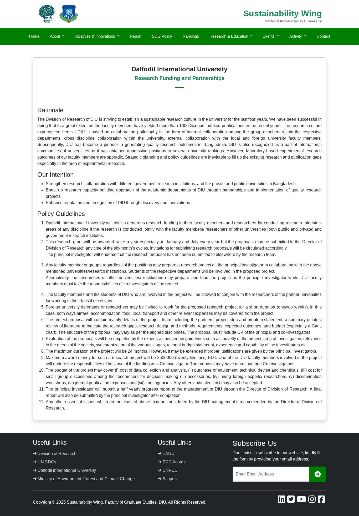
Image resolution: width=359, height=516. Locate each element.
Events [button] (269, 36)
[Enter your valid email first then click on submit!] (317, 474)
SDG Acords (173, 462)
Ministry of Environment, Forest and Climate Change (86, 479)
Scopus (169, 479)
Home (34, 36)
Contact (323, 36)
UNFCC (169, 470)
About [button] (55, 36)
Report (135, 36)
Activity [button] (296, 36)
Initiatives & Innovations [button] (95, 36)
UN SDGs (46, 462)
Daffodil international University (66, 470)
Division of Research (56, 453)
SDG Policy (162, 36)
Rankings (191, 36)
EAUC (168, 453)
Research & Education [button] (229, 36)
